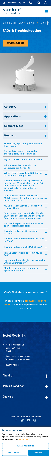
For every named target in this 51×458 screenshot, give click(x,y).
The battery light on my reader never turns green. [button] (23, 144)
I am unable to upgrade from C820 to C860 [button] (23, 254)
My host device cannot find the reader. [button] (24, 159)
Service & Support (15, 43)
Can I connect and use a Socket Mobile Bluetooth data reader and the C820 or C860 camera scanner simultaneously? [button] (24, 216)
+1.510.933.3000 (24, 359)
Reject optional (14, 453)
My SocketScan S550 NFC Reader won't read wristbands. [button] (24, 207)
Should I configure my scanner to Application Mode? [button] (21, 269)
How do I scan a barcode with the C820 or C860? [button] (24, 240)
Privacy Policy (25, 439)
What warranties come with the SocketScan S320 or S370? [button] (20, 166)
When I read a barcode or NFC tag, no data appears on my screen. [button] (23, 174)
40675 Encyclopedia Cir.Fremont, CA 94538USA (14, 347)
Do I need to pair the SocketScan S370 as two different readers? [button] (23, 224)
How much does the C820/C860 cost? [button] (23, 247)
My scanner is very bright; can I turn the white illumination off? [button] (24, 261)
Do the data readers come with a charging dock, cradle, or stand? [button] (20, 152)
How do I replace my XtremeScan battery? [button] (21, 232)
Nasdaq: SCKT (11, 365)
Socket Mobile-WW (13, 23)
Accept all (38, 453)
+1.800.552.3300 (24, 356)
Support (31, 23)
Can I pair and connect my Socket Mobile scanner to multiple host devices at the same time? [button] (24, 198)
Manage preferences (25, 446)
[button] (46, 2)
